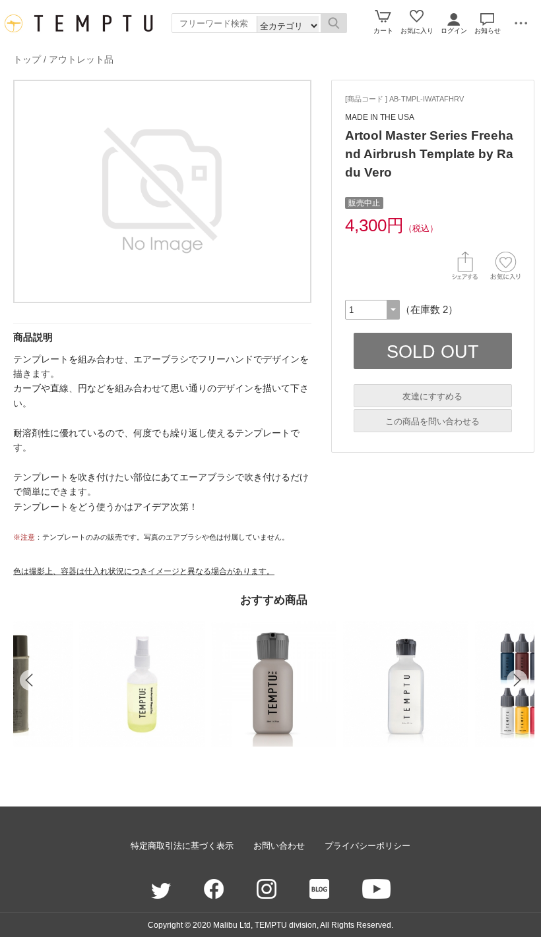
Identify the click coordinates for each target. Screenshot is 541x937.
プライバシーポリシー (367, 846)
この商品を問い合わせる (432, 421)
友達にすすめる (432, 396)
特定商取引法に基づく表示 (182, 846)
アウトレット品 (81, 59)
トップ (27, 59)
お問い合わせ (279, 846)
